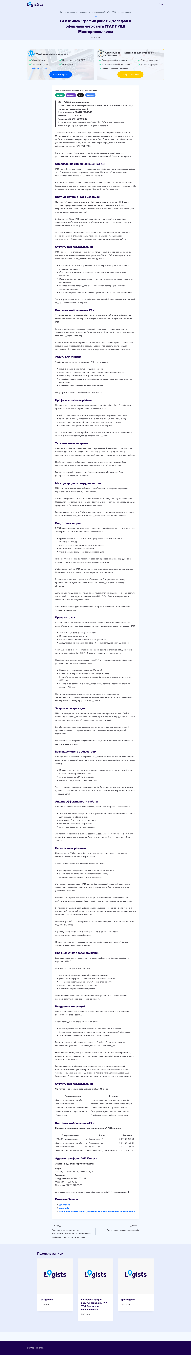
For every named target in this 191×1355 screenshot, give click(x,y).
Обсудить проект (60, 74)
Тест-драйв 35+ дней (130, 74)
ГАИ (95, 16)
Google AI (90, 95)
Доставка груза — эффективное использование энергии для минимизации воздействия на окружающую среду (71, 1231)
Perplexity (71, 95)
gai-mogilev (65, 1208)
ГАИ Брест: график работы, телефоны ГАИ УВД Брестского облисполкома (97, 1211)
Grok (80, 95)
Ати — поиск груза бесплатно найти (123, 1228)
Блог (161, 4)
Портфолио (37, 68)
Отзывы (47, 68)
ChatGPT (60, 95)
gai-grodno (64, 1204)
